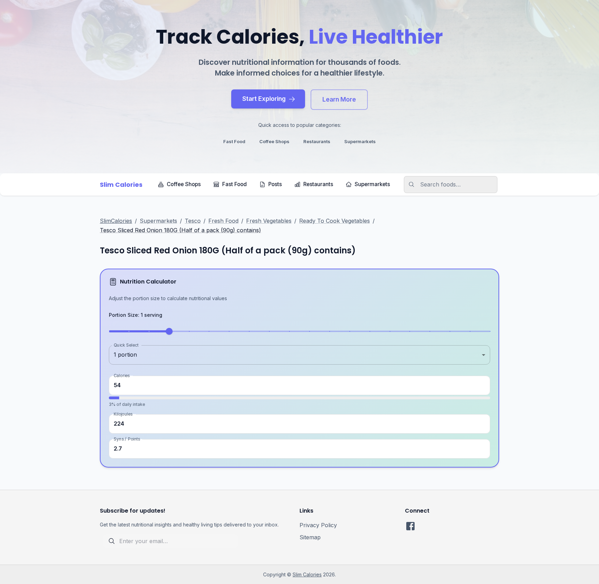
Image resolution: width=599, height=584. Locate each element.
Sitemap (310, 537)
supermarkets (360, 141)
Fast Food (234, 184)
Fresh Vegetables (269, 220)
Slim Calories (307, 574)
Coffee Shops (184, 184)
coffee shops (274, 141)
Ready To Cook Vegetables (334, 220)
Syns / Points (127, 439)
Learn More (339, 99)
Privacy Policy (318, 525)
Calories (122, 375)
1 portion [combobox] (125, 354)
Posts (275, 184)
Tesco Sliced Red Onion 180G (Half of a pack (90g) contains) (180, 230)
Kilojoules (123, 414)
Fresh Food (223, 220)
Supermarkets (372, 184)
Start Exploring (264, 98)
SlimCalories (116, 220)
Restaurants (318, 184)
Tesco (193, 220)
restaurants (316, 141)
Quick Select (126, 344)
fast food (234, 141)
